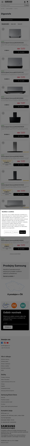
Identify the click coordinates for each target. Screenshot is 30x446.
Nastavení (15, 232)
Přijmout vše (22, 232)
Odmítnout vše (8, 232)
